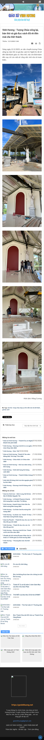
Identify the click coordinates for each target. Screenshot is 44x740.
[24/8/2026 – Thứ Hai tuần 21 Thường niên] (6, 608)
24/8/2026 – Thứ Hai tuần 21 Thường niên (27, 605)
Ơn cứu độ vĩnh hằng (20, 564)
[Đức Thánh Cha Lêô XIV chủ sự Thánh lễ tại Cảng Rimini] (6, 619)
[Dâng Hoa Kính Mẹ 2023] (32, 641)
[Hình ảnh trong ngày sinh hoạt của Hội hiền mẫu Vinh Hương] (32, 655)
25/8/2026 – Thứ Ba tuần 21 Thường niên (27, 554)
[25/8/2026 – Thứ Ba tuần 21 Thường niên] (6, 556)
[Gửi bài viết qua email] (32, 43)
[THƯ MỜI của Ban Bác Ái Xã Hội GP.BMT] (6, 597)
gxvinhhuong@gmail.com (22, 721)
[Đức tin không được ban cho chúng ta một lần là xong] (6, 578)
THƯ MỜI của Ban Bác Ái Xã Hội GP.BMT (26, 595)
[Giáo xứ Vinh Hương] (22, 17)
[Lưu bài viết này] (40, 43)
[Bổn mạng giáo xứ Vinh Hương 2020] (10, 655)
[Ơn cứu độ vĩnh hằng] (6, 565)
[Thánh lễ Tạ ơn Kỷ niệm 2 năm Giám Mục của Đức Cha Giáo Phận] (6, 589)
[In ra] (36, 43)
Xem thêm (22, 626)
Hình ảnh (5, 632)
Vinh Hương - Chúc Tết (11, 451)
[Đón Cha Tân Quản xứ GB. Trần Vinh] (10, 641)
